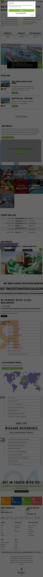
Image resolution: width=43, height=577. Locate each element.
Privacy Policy (32, 15)
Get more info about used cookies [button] (21, 13)
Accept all (21, 10)
